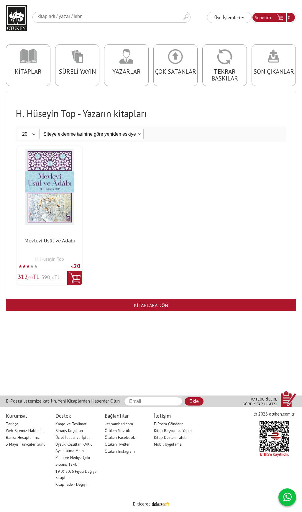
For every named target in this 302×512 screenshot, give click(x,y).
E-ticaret (141, 504)
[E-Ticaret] (160, 504)
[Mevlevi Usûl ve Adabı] (49, 152)
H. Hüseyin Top (49, 259)
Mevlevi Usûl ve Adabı (49, 240)
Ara (185, 17)
